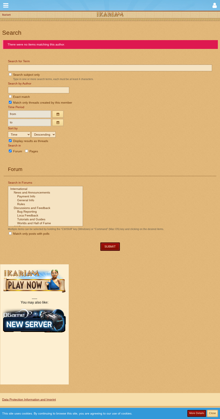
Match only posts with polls (30, 233)
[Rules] (45, 204)
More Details (196, 413)
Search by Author (19, 83)
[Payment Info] (45, 196)
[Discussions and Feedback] (45, 208)
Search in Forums (20, 182)
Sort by (13, 128)
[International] (45, 189)
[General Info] (45, 200)
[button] (5, 5)
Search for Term (19, 61)
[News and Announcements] (45, 193)
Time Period (16, 107)
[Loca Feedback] (45, 216)
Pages (33, 151)
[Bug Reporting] (45, 212)
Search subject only (26, 74)
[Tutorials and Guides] (45, 219)
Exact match (21, 96)
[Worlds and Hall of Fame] (45, 223)
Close (212, 413)
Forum (17, 151)
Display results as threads (30, 141)
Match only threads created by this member (42, 102)
